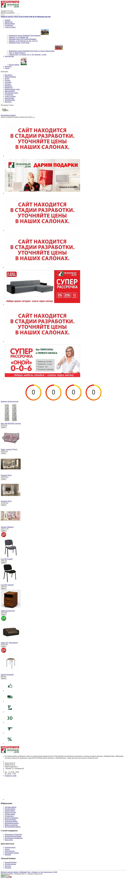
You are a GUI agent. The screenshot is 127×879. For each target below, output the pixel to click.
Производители (10, 847)
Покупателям (9, 56)
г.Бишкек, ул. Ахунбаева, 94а (18, 37)
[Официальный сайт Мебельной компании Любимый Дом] (11, 877)
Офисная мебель (10, 77)
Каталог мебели (14, 64)
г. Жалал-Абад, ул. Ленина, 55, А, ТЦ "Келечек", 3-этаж (27, 54)
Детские (7, 80)
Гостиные (8, 82)
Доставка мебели (10, 807)
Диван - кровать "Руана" (9, 449)
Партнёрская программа (13, 836)
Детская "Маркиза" (7, 527)
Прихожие (8, 85)
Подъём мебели (10, 809)
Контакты (8, 66)
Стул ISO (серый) (7, 559)
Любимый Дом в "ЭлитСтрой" (19, 42)
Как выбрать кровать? (8, 115)
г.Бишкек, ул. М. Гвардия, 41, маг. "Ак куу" (23, 41)
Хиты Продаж (9, 851)
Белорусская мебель (11, 818)
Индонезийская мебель (12, 827)
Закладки (8, 866)
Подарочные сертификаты (14, 838)
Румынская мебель (11, 821)
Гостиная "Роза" (6, 475)
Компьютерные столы (12, 89)
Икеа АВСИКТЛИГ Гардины (11, 423)
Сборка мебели (10, 810)
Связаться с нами (10, 775)
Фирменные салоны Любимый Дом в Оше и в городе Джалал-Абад (31, 51)
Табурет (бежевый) (7, 674)
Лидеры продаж (12, 401)
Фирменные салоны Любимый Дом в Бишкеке (24, 35)
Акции (7, 68)
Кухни (7, 78)
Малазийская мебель (12, 823)
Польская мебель (10, 819)
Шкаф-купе (9, 22)
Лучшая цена (9, 816)
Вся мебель (8, 75)
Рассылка (8, 867)
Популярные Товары (12, 853)
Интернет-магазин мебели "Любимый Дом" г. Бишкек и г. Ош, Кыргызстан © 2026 (29, 872)
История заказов (10, 864)
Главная (7, 20)
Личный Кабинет (11, 862)
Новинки (4, 401)
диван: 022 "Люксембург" (9, 642)
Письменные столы (11, 93)
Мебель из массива (11, 825)
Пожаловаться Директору (13, 834)
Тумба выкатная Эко (8, 611)
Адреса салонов (10, 27)
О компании (9, 25)
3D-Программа (10, 100)
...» (34, 117)
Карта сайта (9, 840)
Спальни (8, 84)
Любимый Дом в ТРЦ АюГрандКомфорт (22, 39)
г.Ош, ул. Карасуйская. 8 (17, 53)
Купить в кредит (10, 812)
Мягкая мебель (10, 23)
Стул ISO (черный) (7, 585)
